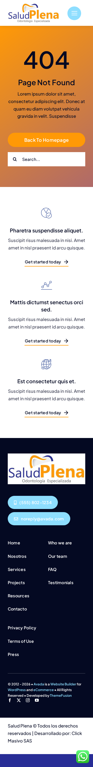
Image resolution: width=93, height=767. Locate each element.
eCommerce (43, 690)
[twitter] (19, 700)
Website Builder (63, 684)
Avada (39, 684)
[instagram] (28, 700)
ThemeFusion (61, 695)
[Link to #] (74, 13)
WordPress (17, 690)
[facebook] (10, 700)
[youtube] (37, 700)
